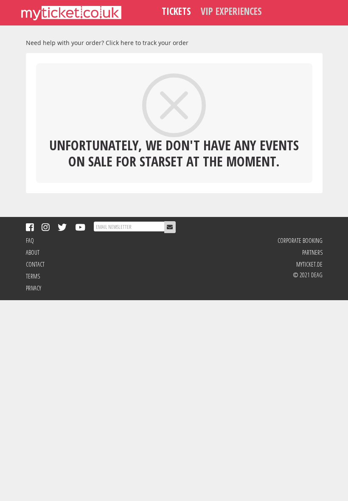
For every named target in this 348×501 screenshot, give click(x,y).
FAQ (30, 240)
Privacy (33, 288)
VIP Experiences (231, 11)
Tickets (176, 11)
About (32, 252)
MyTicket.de (309, 264)
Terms (33, 276)
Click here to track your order (147, 43)
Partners (312, 252)
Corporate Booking (300, 240)
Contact (35, 264)
